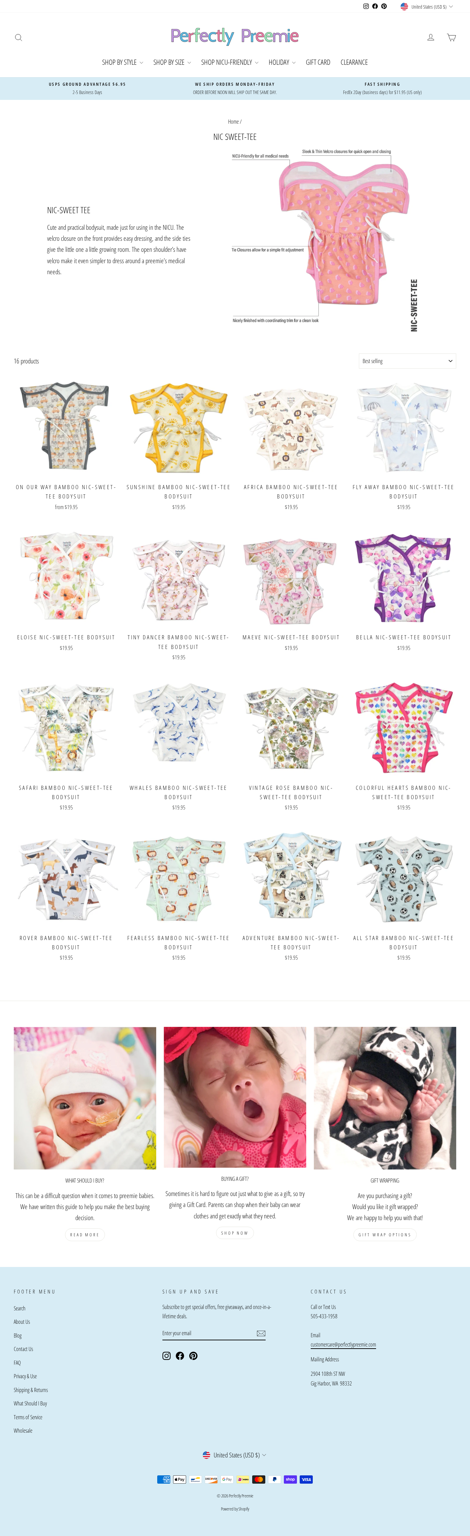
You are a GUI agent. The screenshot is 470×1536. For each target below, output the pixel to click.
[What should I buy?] (85, 1098)
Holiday (279, 62)
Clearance (354, 62)
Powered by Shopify (235, 1509)
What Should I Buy (30, 1403)
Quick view (66, 471)
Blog (18, 1335)
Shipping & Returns (31, 1390)
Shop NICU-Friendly (227, 62)
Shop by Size (169, 62)
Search (19, 1308)
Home (233, 121)
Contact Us (23, 1349)
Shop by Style (120, 62)
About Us (22, 1322)
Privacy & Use (25, 1376)
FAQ (17, 1363)
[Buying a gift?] (235, 1097)
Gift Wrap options (385, 1234)
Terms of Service (28, 1417)
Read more (85, 1234)
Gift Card (318, 62)
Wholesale (23, 1430)
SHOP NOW (235, 1233)
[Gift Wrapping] (385, 1098)
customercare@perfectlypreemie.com (343, 1344)
